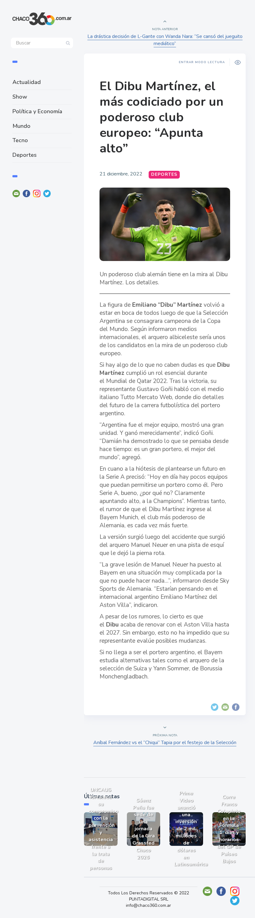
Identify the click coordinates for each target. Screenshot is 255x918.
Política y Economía (37, 111)
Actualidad (26, 82)
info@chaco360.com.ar (148, 905)
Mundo (21, 126)
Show (19, 96)
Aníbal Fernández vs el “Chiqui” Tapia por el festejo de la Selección (164, 742)
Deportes (24, 155)
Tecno (20, 140)
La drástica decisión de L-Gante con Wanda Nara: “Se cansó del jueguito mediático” (165, 40)
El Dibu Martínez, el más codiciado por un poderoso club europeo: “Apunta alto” (162, 117)
